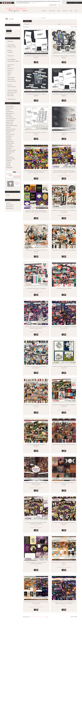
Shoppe (44, 10)
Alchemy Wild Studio (10, 106)
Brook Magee (8, 115)
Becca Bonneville (9, 111)
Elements (9, 72)
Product (62, 24)
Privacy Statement (9, 206)
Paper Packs (9, 70)
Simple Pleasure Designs (11, 150)
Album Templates (10, 93)
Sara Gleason (8, 148)
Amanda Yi (8, 109)
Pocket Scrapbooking (11, 86)
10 (41, 26)
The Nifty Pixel (9, 160)
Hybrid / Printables (10, 77)
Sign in (71, 2)
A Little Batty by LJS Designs (64, 288)
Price (65, 24)
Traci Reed (8, 162)
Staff (70, 10)
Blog (58, 10)
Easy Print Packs (10, 68)
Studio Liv (8, 155)
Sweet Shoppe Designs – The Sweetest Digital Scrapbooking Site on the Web (17, 9)
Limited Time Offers (11, 44)
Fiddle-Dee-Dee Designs (11, 129)
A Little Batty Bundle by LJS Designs (36, 288)
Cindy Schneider (9, 116)
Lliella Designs (9, 139)
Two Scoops (8, 165)
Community (52, 10)
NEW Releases (10, 41)
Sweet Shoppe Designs (10, 158)
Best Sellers (9, 50)
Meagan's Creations (10, 141)
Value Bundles (10, 52)
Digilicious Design (9, 123)
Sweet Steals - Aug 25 (11, 46)
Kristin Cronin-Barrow (10, 134)
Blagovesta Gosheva (10, 113)
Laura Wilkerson (9, 136)
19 (44, 26)
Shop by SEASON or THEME (12, 61)
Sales (72, 24)
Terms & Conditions (10, 204)
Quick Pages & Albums (11, 81)
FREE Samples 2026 (11, 99)
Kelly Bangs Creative (10, 130)
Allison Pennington (9, 108)
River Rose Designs (10, 146)
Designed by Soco (9, 122)
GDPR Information (9, 208)
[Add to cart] (35, 62)
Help (75, 10)
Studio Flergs (8, 153)
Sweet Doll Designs (10, 157)
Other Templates (10, 95)
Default (69, 24)
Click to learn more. (33, 2)
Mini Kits (9, 66)
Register (76, 2)
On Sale (7, 194)
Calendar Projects (10, 79)
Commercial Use (10, 55)
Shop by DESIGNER (11, 59)
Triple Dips (8, 164)
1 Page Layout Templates (12, 90)
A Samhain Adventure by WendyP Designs (63, 444)
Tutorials (64, 10)
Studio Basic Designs (10, 151)
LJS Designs (8, 137)
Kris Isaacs (8, 132)
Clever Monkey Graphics (11, 118)
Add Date (74, 24)
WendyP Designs (9, 167)
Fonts (8, 75)
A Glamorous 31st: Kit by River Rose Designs (64, 250)
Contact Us (8, 203)
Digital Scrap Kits (10, 64)
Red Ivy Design (9, 144)
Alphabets (9, 73)
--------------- (9, 43)
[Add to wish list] (37, 62)
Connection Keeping (10, 120)
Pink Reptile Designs (10, 143)
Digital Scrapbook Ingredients (11, 125)
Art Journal (9, 84)
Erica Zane (8, 127)
